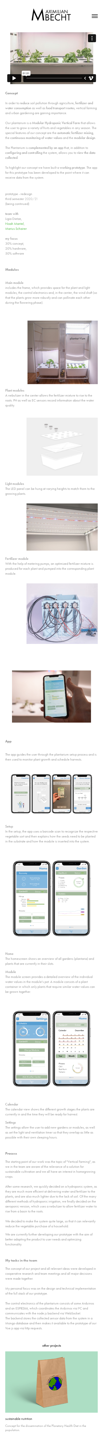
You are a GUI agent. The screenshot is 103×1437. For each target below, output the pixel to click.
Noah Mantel (14, 224)
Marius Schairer (16, 229)
